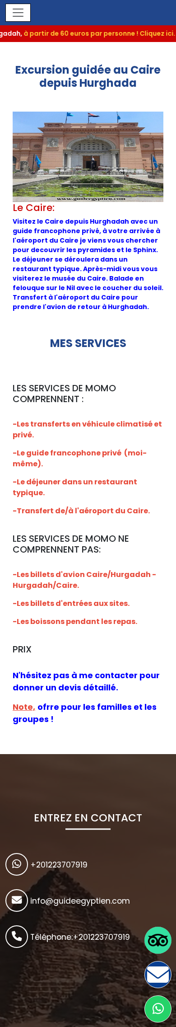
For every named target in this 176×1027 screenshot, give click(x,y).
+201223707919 (58, 864)
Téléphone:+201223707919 (79, 937)
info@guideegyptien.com (79, 901)
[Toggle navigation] (18, 13)
